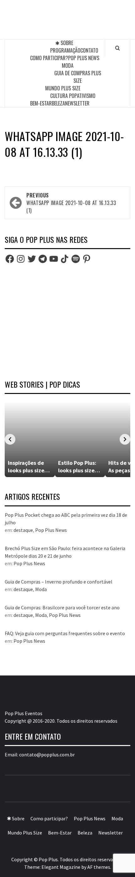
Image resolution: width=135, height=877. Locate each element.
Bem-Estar (41, 103)
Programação (65, 50)
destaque (23, 530)
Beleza (58, 103)
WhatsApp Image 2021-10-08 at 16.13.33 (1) (71, 202)
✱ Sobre (64, 43)
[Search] (117, 48)
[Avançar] (125, 439)
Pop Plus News (83, 58)
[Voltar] (10, 439)
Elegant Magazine (60, 867)
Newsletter (77, 103)
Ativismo (86, 96)
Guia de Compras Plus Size (77, 76)
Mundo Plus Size (62, 88)
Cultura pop (63, 96)
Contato (89, 50)
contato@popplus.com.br (47, 754)
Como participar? (49, 58)
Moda (67, 65)
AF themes (98, 867)
